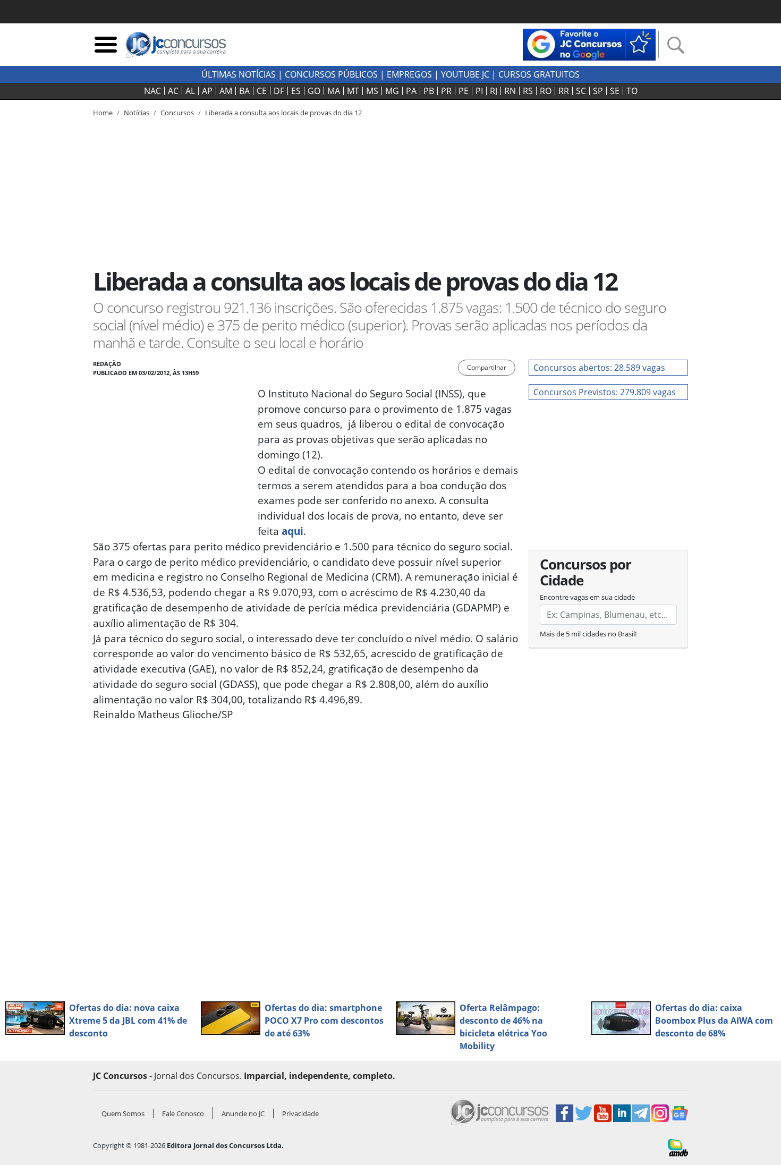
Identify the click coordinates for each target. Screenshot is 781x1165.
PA (411, 91)
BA (244, 91)
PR (446, 91)
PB (428, 91)
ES (296, 91)
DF (279, 91)
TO (632, 91)
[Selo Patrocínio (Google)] (589, 43)
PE (464, 91)
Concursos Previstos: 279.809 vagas (604, 392)
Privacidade (300, 1113)
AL (190, 91)
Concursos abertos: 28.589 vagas (599, 367)
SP (598, 91)
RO (545, 91)
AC (173, 91)
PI (479, 91)
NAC (152, 91)
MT (353, 91)
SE (614, 91)
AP (207, 91)
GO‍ (314, 91)
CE (262, 91)
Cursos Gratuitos (539, 74)
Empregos (409, 74)
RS (528, 91)
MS (372, 91)
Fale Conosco (183, 1113)
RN (510, 91)
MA (333, 91)
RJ (493, 91)
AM (225, 91)
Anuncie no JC (243, 1113)
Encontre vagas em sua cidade (587, 597)
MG (392, 91)
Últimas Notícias (238, 74)
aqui (292, 531)
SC (581, 91)
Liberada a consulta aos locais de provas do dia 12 (283, 112)
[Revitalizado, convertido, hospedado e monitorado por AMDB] (678, 1147)
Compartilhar (486, 367)
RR (563, 91)
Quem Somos (123, 1113)
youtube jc (465, 74)
